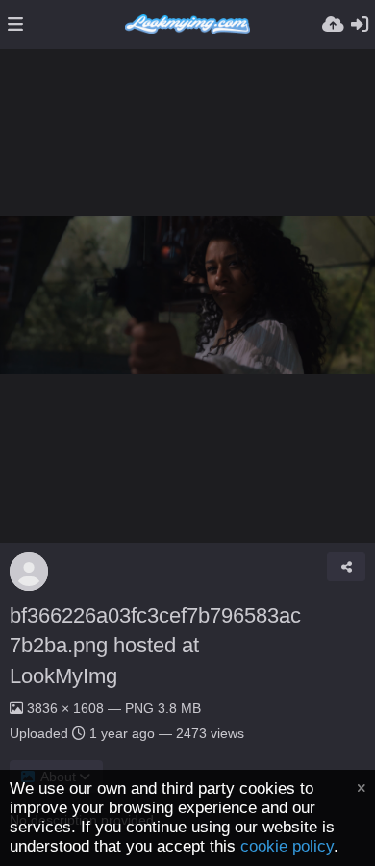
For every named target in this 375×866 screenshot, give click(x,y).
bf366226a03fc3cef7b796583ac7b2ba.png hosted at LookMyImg (155, 645)
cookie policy (287, 846)
